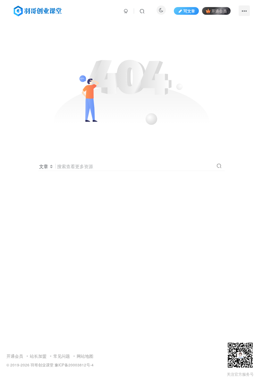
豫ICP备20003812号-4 (74, 364)
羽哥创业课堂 (42, 364)
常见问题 (61, 356)
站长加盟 (38, 356)
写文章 (189, 10)
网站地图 (85, 356)
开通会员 (219, 10)
